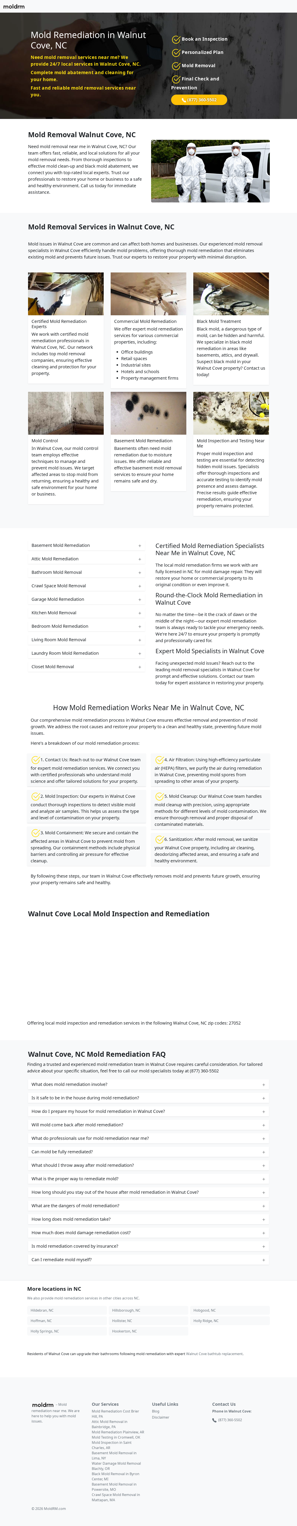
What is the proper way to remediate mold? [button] (75, 1179)
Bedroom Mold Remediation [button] (60, 626)
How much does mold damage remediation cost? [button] (81, 1232)
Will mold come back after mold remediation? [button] (77, 1125)
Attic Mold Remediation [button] (55, 559)
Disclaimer (160, 1417)
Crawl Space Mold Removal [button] (59, 586)
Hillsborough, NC (126, 1310)
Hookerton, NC (124, 1331)
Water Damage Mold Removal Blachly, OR (116, 1466)
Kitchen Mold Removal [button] (54, 613)
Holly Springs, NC (45, 1331)
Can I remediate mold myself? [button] (62, 1259)
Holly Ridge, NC (206, 1320)
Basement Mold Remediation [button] (61, 545)
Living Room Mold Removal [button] (59, 640)
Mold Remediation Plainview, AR (118, 1432)
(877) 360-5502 (201, 100)
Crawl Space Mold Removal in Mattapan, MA (116, 1497)
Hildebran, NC (42, 1310)
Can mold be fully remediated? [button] (62, 1152)
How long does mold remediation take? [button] (71, 1219)
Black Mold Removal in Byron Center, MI (115, 1476)
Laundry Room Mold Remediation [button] (65, 653)
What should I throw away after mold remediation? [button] (83, 1165)
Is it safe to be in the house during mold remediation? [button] (85, 1098)
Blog (155, 1411)
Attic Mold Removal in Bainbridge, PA (109, 1424)
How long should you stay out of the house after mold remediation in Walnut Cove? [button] (115, 1192)
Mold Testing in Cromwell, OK (116, 1437)
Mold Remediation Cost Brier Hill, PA (115, 1414)
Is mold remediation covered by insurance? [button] (75, 1246)
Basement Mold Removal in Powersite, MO (114, 1487)
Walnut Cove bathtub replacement (214, 1353)
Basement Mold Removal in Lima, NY (114, 1456)
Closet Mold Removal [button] (53, 667)
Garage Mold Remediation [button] (58, 599)
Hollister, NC (122, 1320)
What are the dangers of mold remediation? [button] (75, 1206)
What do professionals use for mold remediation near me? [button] (90, 1138)
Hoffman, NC (41, 1320)
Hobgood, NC (205, 1310)
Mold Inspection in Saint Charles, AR (112, 1445)
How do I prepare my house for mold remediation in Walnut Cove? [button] (98, 1111)
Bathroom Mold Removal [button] (57, 572)
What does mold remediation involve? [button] (69, 1084)
